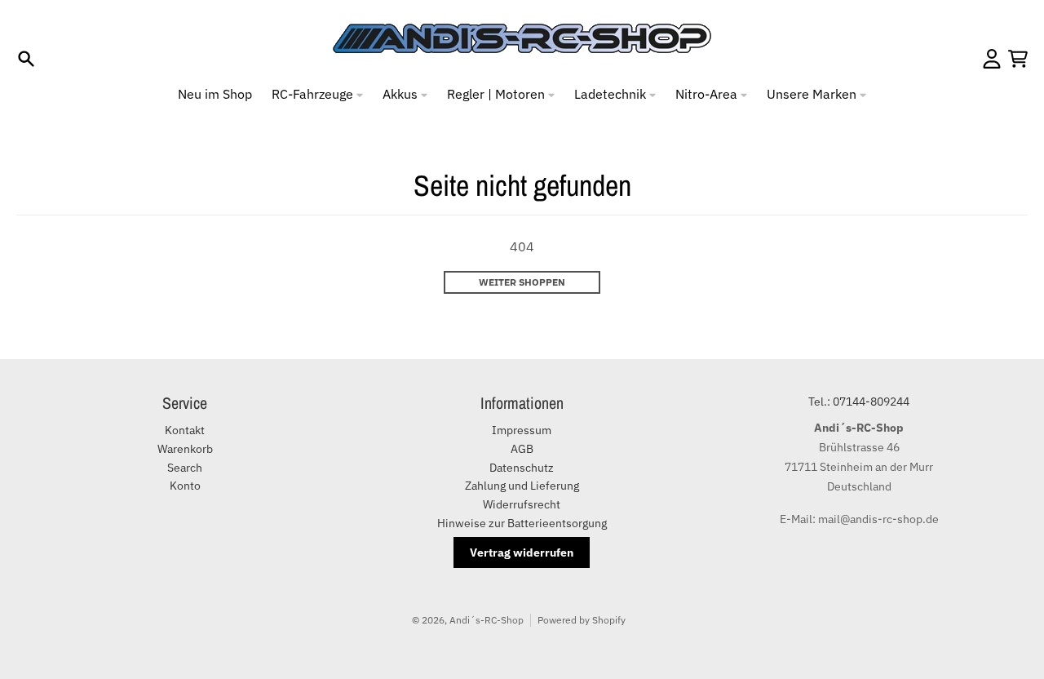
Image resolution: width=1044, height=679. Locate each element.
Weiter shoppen (522, 282)
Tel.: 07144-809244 (858, 401)
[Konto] (992, 59)
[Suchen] (26, 59)
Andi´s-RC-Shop (486, 620)
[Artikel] (1018, 59)
